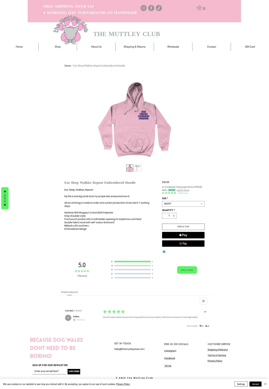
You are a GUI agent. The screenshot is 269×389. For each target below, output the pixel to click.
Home (67, 65)
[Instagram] (144, 8)
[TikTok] (159, 8)
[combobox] (183, 204)
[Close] (265, 384)
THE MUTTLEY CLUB (126, 34)
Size (165, 198)
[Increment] (174, 216)
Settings (241, 384)
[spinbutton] (169, 216)
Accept (255, 384)
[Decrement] (164, 216)
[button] (202, 7)
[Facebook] (151, 8)
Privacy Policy (123, 384)
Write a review (187, 270)
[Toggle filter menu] (203, 301)
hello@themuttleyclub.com (129, 349)
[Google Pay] (183, 243)
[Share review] (205, 312)
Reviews (4, 198)
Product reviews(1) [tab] (69, 292)
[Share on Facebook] (164, 252)
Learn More (183, 190)
